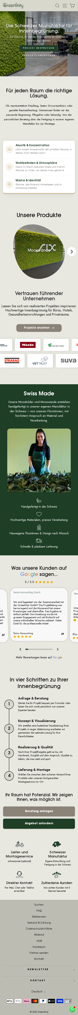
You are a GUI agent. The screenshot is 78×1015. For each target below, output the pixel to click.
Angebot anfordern (39, 823)
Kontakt (39, 959)
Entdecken (39, 256)
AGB (39, 941)
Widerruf (39, 935)
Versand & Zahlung (39, 923)
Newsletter (38, 969)
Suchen (39, 905)
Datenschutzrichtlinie (39, 929)
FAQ (39, 911)
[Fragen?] (72, 1009)
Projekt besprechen (38, 48)
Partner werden (39, 953)
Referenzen (39, 917)
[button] (20, 649)
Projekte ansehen (37, 327)
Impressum (39, 947)
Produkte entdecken (39, 56)
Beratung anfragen (39, 811)
